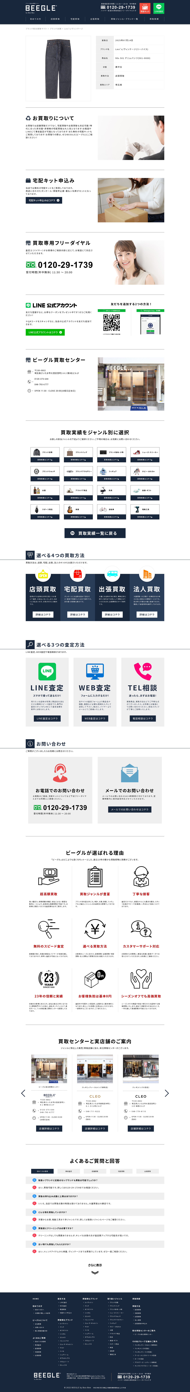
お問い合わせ (39, 1327)
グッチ (62, 1327)
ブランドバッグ (114, 1306)
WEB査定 (63, 1306)
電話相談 (63, 1309)
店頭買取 (138, 1309)
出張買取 (138, 1316)
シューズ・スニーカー (117, 1312)
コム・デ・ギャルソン (66, 1344)
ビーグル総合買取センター (144, 1334)
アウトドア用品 (115, 1333)
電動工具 (113, 1354)
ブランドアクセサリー (117, 1319)
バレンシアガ (64, 1341)
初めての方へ (39, 1309)
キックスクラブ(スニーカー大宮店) (146, 1365)
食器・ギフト (114, 1340)
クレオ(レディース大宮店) (143, 1352)
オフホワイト (64, 1330)
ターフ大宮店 (139, 1359)
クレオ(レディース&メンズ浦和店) (146, 1345)
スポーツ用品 (114, 1344)
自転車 (112, 1351)
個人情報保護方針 (41, 1331)
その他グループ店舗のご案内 (144, 1341)
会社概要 (38, 1324)
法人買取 (138, 1320)
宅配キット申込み (66, 1312)
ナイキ (62, 1351)
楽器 (111, 1347)
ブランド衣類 (114, 1302)
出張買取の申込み (141, 1323)
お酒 (111, 1330)
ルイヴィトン (64, 1323)
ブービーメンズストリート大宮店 (145, 1355)
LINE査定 (63, 1302)
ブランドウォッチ (115, 1316)
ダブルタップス (65, 1358)
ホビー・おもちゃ (115, 1326)
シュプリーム (64, 1354)
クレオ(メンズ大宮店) (142, 1348)
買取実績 (136, 1298)
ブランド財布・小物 (116, 1309)
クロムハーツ (64, 1361)
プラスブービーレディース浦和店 (146, 1362)
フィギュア (113, 1323)
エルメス (63, 1337)
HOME (36, 1298)
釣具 (111, 1337)
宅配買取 (138, 1313)
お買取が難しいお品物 (42, 1313)
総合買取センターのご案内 (143, 1330)
